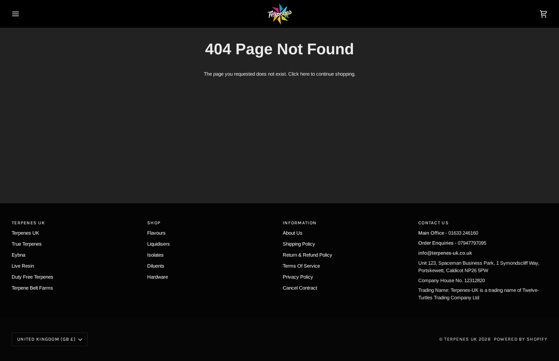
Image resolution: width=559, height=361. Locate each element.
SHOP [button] (153, 223)
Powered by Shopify (520, 339)
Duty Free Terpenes (32, 277)
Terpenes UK (25, 233)
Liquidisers (158, 244)
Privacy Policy (298, 277)
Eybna (18, 255)
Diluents (155, 266)
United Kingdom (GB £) (46, 339)
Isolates (155, 255)
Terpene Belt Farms (32, 288)
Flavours (156, 233)
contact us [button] (433, 223)
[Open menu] (21, 14)
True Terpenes (27, 244)
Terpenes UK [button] (28, 223)
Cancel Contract (300, 288)
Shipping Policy (299, 244)
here (305, 74)
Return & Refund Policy (307, 255)
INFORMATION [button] (299, 223)
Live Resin (23, 266)
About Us (292, 233)
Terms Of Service (301, 266)
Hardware (157, 277)
